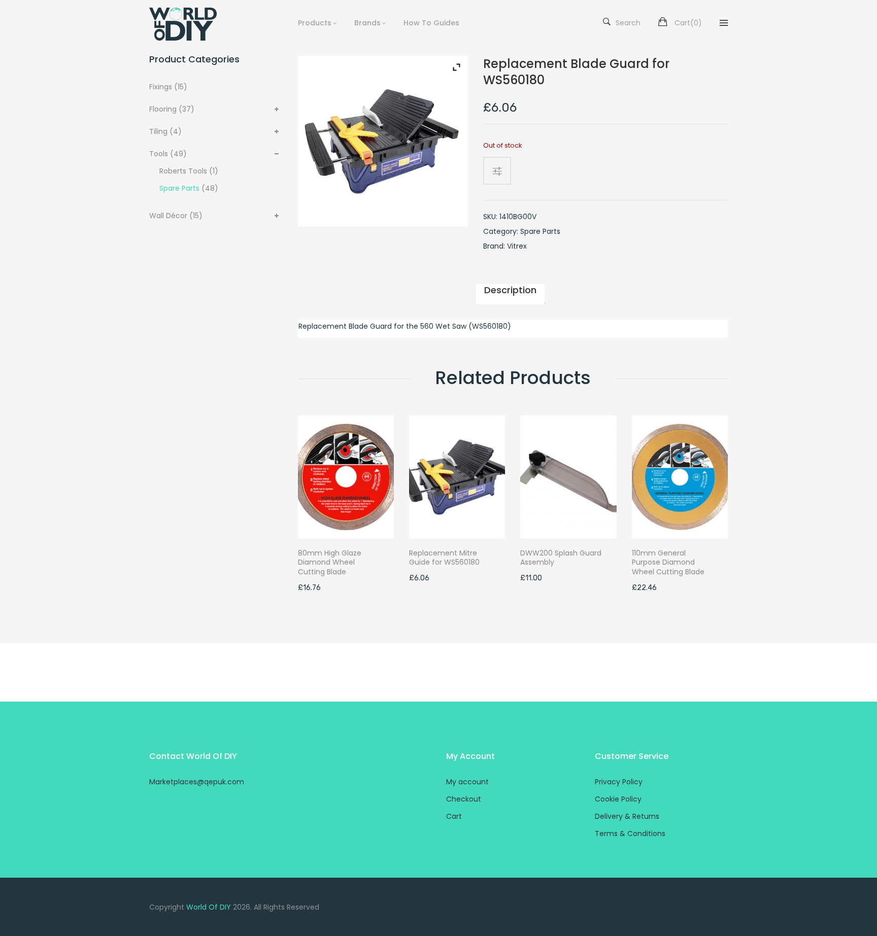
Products (314, 23)
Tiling (158, 131)
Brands (367, 23)
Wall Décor (168, 216)
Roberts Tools (183, 171)
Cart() (688, 23)
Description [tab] (510, 290)
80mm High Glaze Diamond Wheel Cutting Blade (329, 562)
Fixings (160, 87)
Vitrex (517, 246)
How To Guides (431, 23)
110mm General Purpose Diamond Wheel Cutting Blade (668, 562)
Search (628, 23)
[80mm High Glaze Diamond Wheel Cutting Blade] (346, 476)
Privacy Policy (619, 782)
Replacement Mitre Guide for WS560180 (444, 558)
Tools (158, 154)
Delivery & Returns (627, 816)
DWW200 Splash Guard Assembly (560, 558)
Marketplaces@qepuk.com (196, 782)
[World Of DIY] (190, 24)
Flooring (163, 109)
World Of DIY (208, 907)
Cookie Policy (618, 799)
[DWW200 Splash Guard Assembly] (568, 476)
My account (467, 782)
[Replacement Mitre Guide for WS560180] (457, 476)
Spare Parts (179, 188)
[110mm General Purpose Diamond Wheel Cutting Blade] (680, 476)
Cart (454, 816)
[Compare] (501, 171)
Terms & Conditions (630, 833)
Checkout (463, 799)
